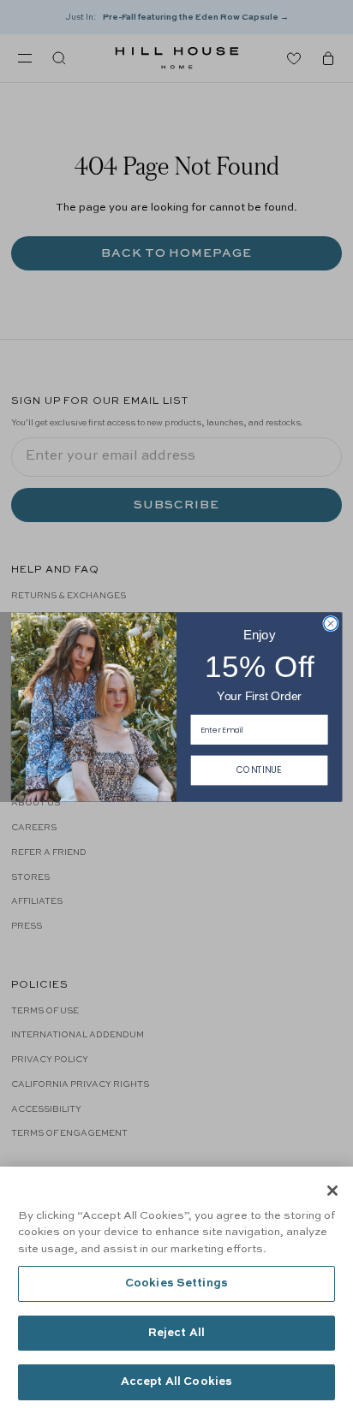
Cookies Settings (176, 1283)
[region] (176, 1290)
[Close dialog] (331, 623)
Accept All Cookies (176, 1381)
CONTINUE (258, 769)
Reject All (176, 1333)
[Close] (332, 1190)
